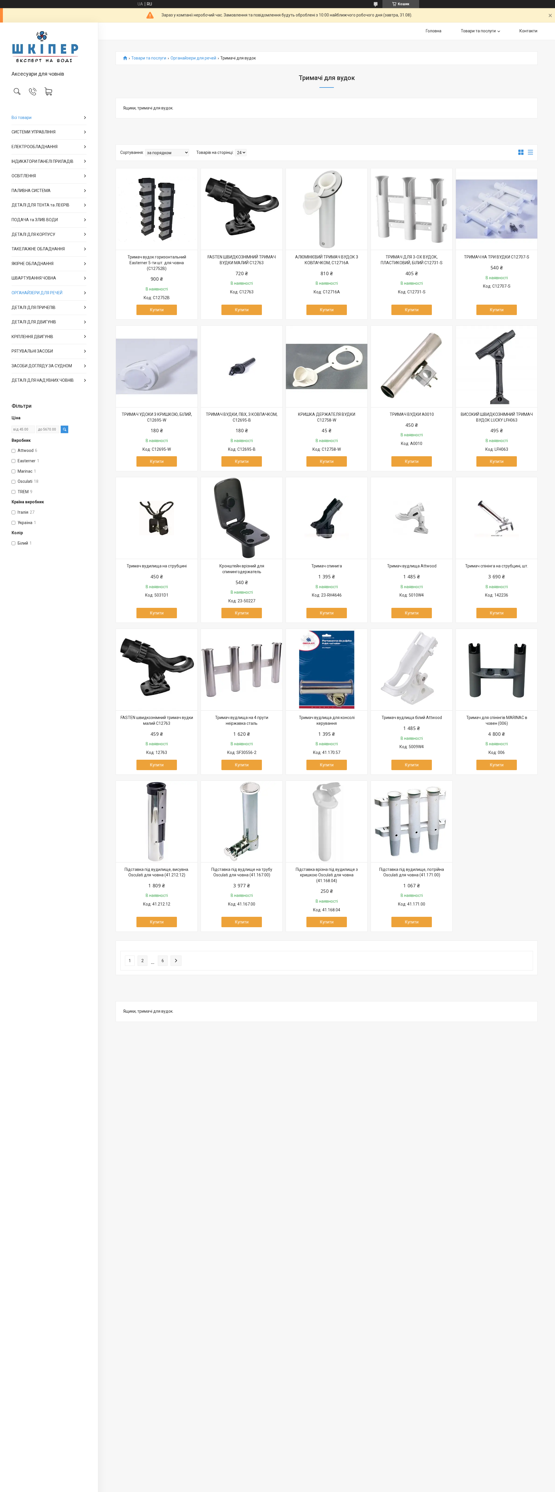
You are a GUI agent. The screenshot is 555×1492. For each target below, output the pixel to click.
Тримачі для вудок (100, 260)
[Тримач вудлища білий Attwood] (411, 669)
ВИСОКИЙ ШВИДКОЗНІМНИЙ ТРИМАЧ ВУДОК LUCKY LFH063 (497, 417)
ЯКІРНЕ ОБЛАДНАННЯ (32, 263)
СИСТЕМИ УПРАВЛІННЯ (34, 132)
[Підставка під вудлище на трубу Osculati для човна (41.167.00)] (241, 821)
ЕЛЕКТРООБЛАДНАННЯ (35, 146)
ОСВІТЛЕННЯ (24, 176)
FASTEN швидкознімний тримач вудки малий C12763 (157, 720)
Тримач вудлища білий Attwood (412, 717)
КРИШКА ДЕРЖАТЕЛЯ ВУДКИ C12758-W (326, 417)
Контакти (528, 31)
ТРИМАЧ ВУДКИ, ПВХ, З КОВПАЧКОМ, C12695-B (242, 417)
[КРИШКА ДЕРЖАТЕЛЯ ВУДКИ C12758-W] (326, 366)
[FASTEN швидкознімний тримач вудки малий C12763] (156, 669)
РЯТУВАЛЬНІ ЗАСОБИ (32, 351)
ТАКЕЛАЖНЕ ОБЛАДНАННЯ (38, 249)
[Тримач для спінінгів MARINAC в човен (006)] (496, 669)
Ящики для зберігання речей (102, 220)
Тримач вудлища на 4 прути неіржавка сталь (241, 720)
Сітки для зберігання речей (102, 230)
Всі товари (22, 117)
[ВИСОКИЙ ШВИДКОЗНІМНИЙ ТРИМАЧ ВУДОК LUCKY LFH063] (496, 366)
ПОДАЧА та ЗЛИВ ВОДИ (35, 219)
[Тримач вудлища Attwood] (411, 518)
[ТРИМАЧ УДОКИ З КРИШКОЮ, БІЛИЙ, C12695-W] (156, 366)
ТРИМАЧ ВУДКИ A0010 (412, 414)
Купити (157, 310)
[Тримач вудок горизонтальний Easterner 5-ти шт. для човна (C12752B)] (156, 209)
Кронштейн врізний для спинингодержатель (241, 569)
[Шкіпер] (49, 47)
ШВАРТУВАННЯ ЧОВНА (34, 278)
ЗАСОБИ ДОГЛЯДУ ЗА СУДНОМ (42, 366)
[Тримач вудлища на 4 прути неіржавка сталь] (241, 669)
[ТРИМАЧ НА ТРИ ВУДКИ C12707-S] (496, 209)
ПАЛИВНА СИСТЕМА (31, 190)
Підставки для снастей (101, 250)
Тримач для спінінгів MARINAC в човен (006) (496, 720)
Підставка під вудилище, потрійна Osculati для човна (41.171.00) (411, 872)
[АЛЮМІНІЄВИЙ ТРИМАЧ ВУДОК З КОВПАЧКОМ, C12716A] (326, 209)
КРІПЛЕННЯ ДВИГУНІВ (32, 336)
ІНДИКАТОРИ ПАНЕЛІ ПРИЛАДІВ (42, 161)
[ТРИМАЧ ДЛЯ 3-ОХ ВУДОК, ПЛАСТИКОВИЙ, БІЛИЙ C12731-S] (411, 209)
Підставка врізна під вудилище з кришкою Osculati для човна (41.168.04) (327, 875)
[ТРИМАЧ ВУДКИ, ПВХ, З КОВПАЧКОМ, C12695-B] (241, 366)
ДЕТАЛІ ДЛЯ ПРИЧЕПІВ (34, 307)
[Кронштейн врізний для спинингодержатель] (241, 518)
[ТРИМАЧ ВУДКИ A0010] (411, 366)
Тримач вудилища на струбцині (157, 566)
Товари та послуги (478, 31)
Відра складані (100, 240)
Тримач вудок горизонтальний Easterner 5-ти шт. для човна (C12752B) (156, 263)
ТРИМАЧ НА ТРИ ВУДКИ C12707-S (496, 257)
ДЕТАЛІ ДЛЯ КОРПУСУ (33, 234)
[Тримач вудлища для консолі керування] (326, 669)
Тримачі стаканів (100, 210)
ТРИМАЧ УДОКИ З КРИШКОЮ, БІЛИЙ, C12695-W (157, 417)
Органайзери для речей (193, 58)
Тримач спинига (326, 566)
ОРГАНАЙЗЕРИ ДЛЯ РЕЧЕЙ (37, 292)
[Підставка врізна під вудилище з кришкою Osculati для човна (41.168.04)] (326, 821)
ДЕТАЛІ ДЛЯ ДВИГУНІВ (34, 322)
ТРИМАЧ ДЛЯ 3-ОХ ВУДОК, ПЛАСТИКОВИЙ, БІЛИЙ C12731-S (412, 260)
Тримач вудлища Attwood (411, 566)
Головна (433, 31)
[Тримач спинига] (326, 518)
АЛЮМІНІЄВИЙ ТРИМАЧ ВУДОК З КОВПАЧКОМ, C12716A (326, 260)
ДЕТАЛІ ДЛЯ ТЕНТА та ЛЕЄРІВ (40, 205)
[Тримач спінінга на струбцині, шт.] (496, 518)
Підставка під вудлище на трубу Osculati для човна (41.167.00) (241, 872)
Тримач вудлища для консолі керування (327, 720)
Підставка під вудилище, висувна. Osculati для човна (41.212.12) (157, 872)
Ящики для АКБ (100, 200)
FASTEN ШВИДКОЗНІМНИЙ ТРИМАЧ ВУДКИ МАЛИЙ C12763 (242, 260)
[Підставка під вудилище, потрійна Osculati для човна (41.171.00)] (411, 821)
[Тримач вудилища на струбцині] (156, 518)
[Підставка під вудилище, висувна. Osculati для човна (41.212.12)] (156, 821)
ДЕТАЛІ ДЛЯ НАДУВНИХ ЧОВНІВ (43, 380)
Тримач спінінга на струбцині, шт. (496, 566)
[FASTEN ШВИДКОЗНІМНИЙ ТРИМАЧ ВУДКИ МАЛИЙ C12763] (241, 209)
